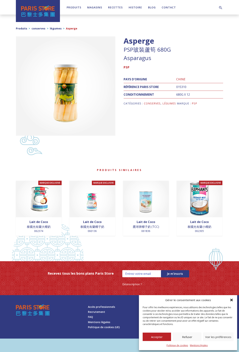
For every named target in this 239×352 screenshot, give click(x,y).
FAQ (90, 317)
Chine (180, 79)
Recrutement (96, 312)
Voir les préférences (218, 337)
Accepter (157, 337)
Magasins (94, 7)
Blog (152, 7)
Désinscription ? (132, 284)
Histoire (135, 7)
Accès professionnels (101, 307)
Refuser (187, 337)
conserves (38, 28)
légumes (56, 28)
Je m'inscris (175, 274)
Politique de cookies (177, 345)
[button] (231, 300)
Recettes (115, 7)
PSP (127, 67)
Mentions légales (199, 345)
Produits (74, 7)
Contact (169, 7)
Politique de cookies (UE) (104, 327)
